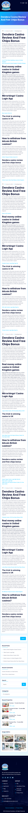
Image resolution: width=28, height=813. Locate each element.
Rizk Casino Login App (7, 480)
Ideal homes (15, 671)
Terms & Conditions (9, 808)
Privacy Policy (19, 808)
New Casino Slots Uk (7, 113)
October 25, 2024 (9, 31)
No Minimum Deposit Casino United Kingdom (12, 591)
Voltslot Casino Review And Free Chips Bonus (13, 661)
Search (23, 638)
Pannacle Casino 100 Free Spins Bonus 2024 (12, 517)
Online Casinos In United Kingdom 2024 (12, 658)
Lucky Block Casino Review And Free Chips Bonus (13, 567)
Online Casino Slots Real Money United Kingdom (13, 180)
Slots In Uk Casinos (6, 213)
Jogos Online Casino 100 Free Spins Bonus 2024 (13, 410)
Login (23, 2)
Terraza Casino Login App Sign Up (10, 330)
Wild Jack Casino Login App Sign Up (10, 307)
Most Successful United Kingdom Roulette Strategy (14, 63)
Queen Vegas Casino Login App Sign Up (11, 479)
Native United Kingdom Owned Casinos (12, 649)
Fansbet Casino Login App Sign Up (10, 263)
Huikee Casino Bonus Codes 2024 (11, 655)
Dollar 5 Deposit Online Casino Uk (9, 157)
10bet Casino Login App (8, 652)
